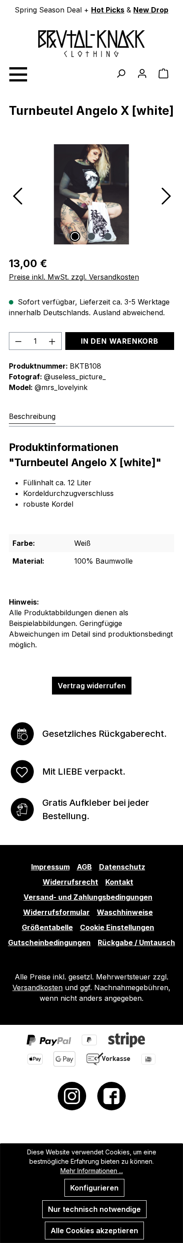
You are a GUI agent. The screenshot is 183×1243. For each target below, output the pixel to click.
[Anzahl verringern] (18, 341)
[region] (91, 194)
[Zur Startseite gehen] (91, 43)
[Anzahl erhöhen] (52, 341)
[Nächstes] (166, 194)
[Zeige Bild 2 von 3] (91, 236)
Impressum (50, 866)
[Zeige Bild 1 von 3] (75, 236)
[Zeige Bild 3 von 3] (107, 236)
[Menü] (18, 73)
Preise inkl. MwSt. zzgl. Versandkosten (74, 276)
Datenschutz (122, 866)
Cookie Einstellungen (117, 927)
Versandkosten (37, 987)
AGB (84, 866)
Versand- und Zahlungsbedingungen (88, 897)
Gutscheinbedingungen (49, 942)
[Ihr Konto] (142, 73)
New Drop (150, 9)
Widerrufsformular (56, 912)
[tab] (32, 416)
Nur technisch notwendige (94, 1209)
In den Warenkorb (120, 341)
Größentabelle (47, 927)
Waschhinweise (125, 912)
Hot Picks (107, 9)
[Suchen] (120, 73)
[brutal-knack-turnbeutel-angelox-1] (91, 194)
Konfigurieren (94, 1187)
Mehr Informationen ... (91, 1170)
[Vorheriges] (17, 194)
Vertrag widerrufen (92, 685)
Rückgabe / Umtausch (136, 942)
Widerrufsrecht (70, 881)
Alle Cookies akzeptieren (94, 1230)
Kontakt (119, 881)
